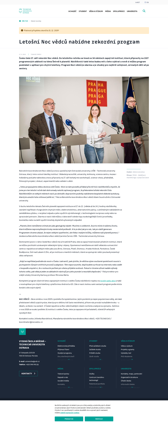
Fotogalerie (29, 9)
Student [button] (83, 11)
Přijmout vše (69, 419)
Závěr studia (94, 356)
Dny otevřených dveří (66, 356)
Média (60, 368)
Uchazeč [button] (72, 11)
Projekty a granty (127, 349)
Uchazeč (62, 341)
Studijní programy (65, 353)
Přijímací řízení (63, 349)
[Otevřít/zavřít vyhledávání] (144, 11)
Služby (91, 374)
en (148, 2)
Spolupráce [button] (119, 11)
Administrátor (139, 172)
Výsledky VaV (126, 353)
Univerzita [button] (132, 11)
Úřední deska (126, 381)
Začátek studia (95, 349)
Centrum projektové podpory (36, 9)
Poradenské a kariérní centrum (37, 9)
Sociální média (63, 381)
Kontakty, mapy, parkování (131, 374)
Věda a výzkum (96, 11)
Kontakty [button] (26, 373)
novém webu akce (108, 281)
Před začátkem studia (97, 346)
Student (93, 341)
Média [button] (108, 11)
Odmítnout (99, 419)
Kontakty (61, 384)
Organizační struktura (129, 377)
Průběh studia (94, 353)
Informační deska (128, 384)
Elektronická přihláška (66, 346)
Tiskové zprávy (63, 374)
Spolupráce (95, 368)
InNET (137, 2)
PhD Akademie (30, 9)
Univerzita (126, 368)
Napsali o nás (63, 377)
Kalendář (28, 9)
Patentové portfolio (97, 384)
